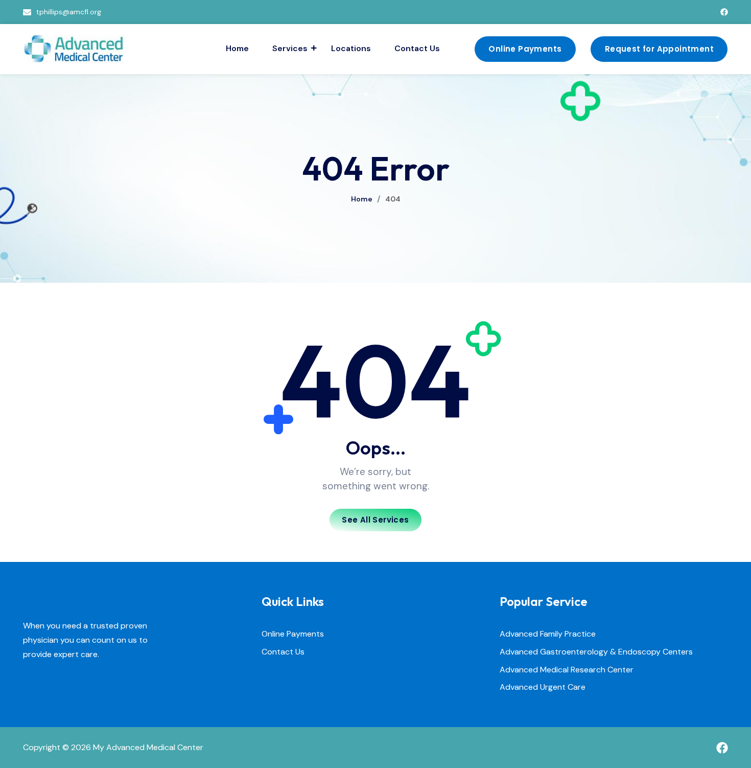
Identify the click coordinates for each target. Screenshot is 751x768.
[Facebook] (724, 12)
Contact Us (417, 48)
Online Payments (293, 634)
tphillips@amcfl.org (68, 12)
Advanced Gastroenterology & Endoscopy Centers (596, 652)
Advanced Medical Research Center (566, 670)
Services (290, 48)
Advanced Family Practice (548, 634)
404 (393, 198)
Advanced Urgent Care (542, 687)
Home (237, 48)
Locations (351, 48)
